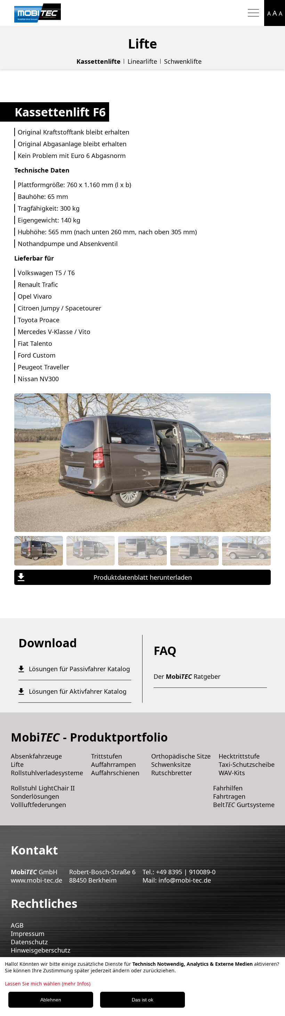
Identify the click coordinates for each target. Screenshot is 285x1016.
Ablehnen (50, 999)
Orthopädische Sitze (181, 756)
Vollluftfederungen (38, 804)
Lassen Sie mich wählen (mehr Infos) (47, 983)
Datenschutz (29, 942)
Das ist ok (142, 999)
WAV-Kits (232, 773)
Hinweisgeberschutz (40, 950)
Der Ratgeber (187, 676)
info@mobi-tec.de (184, 880)
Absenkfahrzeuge (36, 756)
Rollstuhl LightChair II (43, 788)
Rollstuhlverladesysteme (47, 773)
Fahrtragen (229, 796)
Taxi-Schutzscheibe (247, 764)
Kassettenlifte (98, 61)
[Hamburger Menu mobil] (253, 13)
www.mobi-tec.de (36, 880)
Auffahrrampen (113, 764)
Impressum (27, 933)
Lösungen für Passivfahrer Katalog (79, 669)
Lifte (17, 764)
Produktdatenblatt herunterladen (142, 577)
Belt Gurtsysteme (244, 804)
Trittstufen (106, 756)
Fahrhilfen (228, 788)
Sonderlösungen (35, 796)
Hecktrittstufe (239, 756)
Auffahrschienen (115, 773)
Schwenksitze (171, 764)
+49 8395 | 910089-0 (185, 872)
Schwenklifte (183, 61)
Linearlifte (142, 61)
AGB (17, 925)
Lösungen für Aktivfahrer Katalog (78, 691)
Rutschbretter (171, 773)
